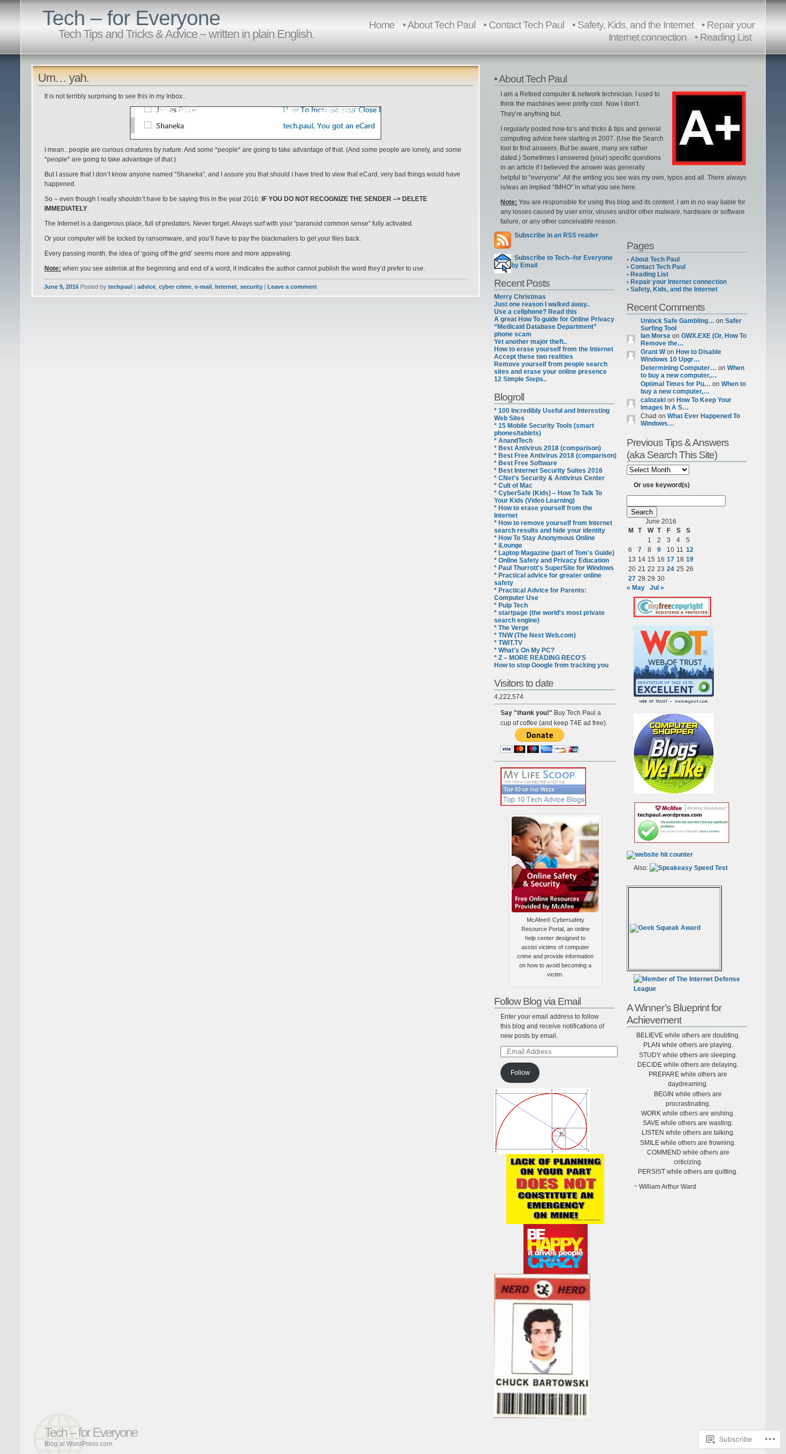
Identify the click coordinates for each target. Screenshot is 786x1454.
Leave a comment (292, 286)
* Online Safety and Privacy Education (551, 560)
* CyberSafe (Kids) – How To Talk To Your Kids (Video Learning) (548, 496)
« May (636, 587)
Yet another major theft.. (530, 341)
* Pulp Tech (511, 605)
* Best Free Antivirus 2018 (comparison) (555, 455)
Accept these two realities (533, 356)
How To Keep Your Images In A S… (686, 403)
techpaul (120, 286)
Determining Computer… (678, 368)
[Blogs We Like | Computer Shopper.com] (674, 791)
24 (670, 569)
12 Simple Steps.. (520, 379)
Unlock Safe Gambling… (677, 321)
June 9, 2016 (61, 286)
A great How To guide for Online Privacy (554, 319)
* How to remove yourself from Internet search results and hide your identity (553, 526)
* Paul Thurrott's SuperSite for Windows (554, 568)
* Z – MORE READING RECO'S (540, 657)
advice (146, 286)
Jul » (657, 587)
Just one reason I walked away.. (542, 304)
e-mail (203, 286)
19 (689, 559)
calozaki (653, 400)
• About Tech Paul (439, 24)
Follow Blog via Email (537, 1001)
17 (670, 559)
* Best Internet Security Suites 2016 (548, 470)
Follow (520, 1072)
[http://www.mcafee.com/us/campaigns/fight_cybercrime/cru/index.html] (555, 862)
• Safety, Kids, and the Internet (672, 289)
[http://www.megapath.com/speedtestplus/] (689, 868)
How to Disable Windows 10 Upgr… (681, 355)
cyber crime (175, 286)
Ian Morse (656, 336)
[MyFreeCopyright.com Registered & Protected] (672, 615)
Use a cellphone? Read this (535, 312)
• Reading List (723, 37)
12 (689, 549)
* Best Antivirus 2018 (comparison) (547, 448)
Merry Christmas (520, 297)
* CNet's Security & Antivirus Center (549, 478)
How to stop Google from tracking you (551, 665)
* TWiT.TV (508, 643)
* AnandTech (513, 440)
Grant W (653, 352)
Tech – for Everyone (131, 17)
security (251, 286)
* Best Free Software (525, 463)
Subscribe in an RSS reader (556, 235)
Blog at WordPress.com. (79, 1444)
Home (382, 24)
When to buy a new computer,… (692, 371)
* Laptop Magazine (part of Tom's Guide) (554, 553)
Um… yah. (63, 77)
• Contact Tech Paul (523, 24)
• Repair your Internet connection (681, 31)
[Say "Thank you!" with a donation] (539, 751)
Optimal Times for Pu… (676, 384)
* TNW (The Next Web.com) (535, 635)
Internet (226, 286)
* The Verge (511, 628)
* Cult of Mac (513, 485)
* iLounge (508, 545)
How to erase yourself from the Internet (553, 349)
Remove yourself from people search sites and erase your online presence (550, 367)
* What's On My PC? (524, 650)
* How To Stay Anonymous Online (544, 538)
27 (632, 578)
